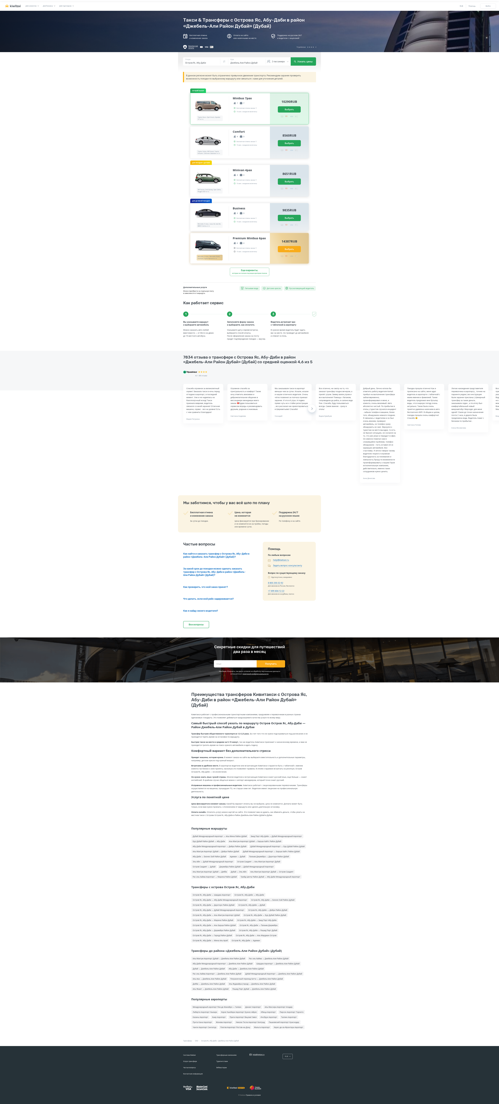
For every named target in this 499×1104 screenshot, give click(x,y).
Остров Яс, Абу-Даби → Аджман (246, 940)
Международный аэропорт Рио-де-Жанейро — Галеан (217, 1007)
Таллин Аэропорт (289, 1017)
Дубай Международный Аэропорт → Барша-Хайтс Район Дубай (271, 851)
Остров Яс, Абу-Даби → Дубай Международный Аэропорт (218, 910)
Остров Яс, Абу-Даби (209, 1041)
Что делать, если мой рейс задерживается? (208, 598)
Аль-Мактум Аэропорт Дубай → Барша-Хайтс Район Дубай (255, 841)
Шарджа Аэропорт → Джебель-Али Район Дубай (278, 963)
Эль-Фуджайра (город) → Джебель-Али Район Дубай (252, 984)
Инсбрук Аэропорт (269, 1017)
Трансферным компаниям (226, 1055)
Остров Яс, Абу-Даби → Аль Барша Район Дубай (214, 925)
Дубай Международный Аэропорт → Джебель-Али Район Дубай (273, 973)
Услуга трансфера (190, 1061)
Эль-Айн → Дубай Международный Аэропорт (213, 861)
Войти (488, 6)
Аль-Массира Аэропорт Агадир (279, 1007)
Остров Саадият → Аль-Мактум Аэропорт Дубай (258, 861)
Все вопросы (196, 624)
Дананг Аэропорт (253, 1007)
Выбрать (289, 109)
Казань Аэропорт (200, 1017)
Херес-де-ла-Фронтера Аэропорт (288, 1027)
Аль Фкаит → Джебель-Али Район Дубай (211, 989)
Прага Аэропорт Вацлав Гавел (243, 1017)
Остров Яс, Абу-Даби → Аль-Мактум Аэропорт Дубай (216, 915)
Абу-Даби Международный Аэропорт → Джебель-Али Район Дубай (222, 963)
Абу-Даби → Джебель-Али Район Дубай (246, 968)
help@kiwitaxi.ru (281, 560)
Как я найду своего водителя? (200, 610)
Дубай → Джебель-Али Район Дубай (209, 968)
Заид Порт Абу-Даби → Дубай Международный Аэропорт (276, 836)
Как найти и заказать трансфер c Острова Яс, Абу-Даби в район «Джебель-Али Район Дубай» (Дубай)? (216, 555)
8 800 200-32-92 (275, 582)
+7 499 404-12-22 (276, 590)
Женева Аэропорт (224, 1022)
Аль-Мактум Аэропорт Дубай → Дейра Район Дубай (216, 851)
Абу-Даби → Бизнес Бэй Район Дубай (209, 856)
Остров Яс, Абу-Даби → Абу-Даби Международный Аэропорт (220, 900)
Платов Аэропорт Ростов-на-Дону (235, 1027)
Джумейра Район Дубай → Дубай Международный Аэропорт (246, 866)
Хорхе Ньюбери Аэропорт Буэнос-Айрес (239, 1012)
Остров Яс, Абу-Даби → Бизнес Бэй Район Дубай (272, 900)
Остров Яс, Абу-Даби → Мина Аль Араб (210, 940)
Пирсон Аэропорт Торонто (291, 1012)
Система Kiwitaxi (189, 1055)
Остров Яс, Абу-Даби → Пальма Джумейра (258, 925)
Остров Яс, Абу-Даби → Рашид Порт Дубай (258, 930)
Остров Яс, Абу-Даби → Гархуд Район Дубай (212, 935)
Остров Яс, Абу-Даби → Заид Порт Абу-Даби (257, 920)
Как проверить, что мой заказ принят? (205, 587)
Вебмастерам (221, 1067)
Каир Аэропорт (219, 1017)
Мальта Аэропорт (262, 1027)
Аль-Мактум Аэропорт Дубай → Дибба (210, 871)
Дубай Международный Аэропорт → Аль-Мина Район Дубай (220, 836)
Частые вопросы (189, 1067)
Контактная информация (193, 1074)
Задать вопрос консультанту (287, 565)
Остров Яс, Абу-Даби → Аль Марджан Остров (256, 935)
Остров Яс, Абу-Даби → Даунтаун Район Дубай (213, 905)
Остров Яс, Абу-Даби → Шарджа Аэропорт (212, 895)
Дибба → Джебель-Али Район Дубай (209, 984)
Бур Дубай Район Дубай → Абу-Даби (209, 841)
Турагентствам (222, 1061)
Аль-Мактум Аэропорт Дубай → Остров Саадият (271, 871)
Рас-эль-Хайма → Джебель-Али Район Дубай (268, 958)
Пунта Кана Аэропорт (202, 1022)
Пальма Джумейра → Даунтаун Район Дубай (269, 856)
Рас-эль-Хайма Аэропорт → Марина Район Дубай (215, 877)
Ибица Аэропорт (268, 1012)
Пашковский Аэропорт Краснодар (284, 1022)
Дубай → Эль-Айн (239, 871)
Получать (271, 663)
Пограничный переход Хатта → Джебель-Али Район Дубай (256, 979)
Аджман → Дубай (237, 856)
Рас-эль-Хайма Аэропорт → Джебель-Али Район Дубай (217, 973)
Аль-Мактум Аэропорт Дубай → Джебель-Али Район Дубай (219, 958)
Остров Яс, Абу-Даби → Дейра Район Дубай (267, 910)
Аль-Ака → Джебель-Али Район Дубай (209, 979)
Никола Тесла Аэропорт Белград (250, 1022)
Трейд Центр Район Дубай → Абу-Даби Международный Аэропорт (270, 877)
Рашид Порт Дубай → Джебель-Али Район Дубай (254, 989)
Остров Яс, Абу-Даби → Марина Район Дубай (213, 920)
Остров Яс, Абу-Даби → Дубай (251, 905)
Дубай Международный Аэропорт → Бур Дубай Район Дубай (277, 846)
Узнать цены (305, 61)
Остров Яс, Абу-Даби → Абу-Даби (249, 895)
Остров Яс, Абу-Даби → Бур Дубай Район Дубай (265, 915)
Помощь (472, 6)
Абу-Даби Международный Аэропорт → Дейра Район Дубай (219, 846)
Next (312, 408)
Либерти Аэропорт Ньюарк (205, 1012)
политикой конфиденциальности (255, 674)
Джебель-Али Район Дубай (228, 1041)
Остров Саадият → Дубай (204, 866)
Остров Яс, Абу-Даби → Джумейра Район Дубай (214, 930)
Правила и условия (253, 1095)
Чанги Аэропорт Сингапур (204, 1027)
